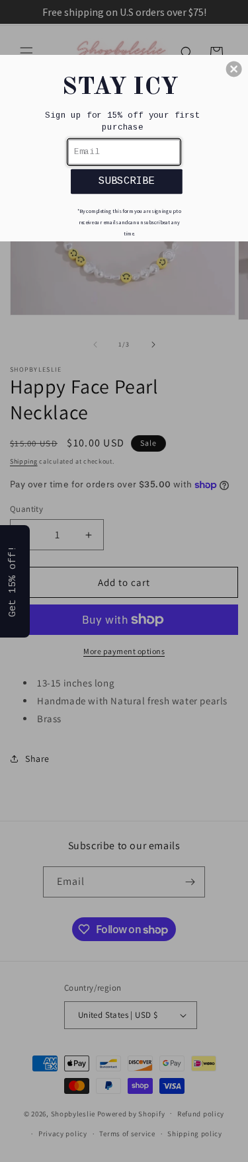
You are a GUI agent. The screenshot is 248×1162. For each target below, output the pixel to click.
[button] (234, 69)
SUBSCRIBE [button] (126, 181)
